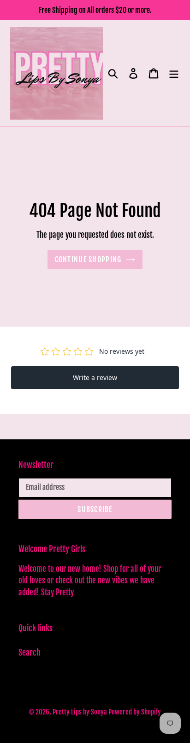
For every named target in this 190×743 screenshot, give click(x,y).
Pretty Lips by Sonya (80, 712)
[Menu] (174, 73)
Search (29, 652)
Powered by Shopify (134, 712)
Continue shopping (88, 259)
